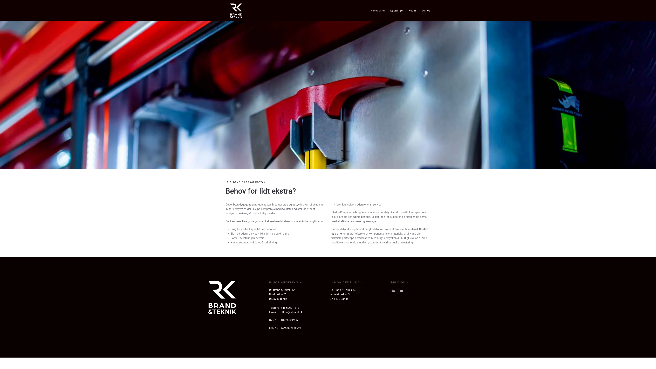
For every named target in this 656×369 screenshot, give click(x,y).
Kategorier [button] (378, 10)
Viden (413, 10)
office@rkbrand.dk (292, 312)
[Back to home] (236, 10)
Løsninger (397, 10)
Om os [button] (426, 10)
